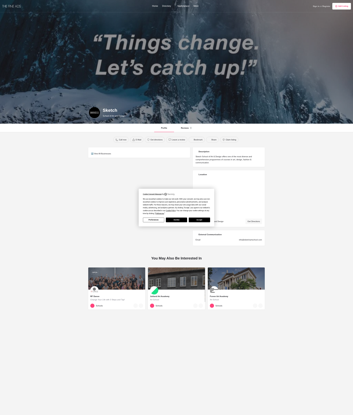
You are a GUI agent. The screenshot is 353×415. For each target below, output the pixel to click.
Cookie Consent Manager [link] (152, 194)
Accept (199, 220)
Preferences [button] (159, 213)
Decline (176, 220)
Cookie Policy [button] (171, 211)
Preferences (154, 220)
